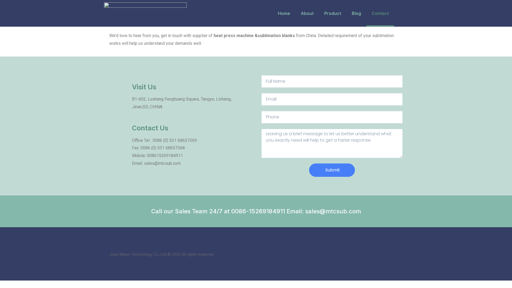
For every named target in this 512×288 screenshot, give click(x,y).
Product (332, 13)
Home (284, 13)
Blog (356, 13)
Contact (380, 13)
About (307, 13)
